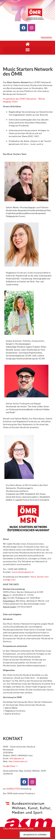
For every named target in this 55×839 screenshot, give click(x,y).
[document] (27, 419)
